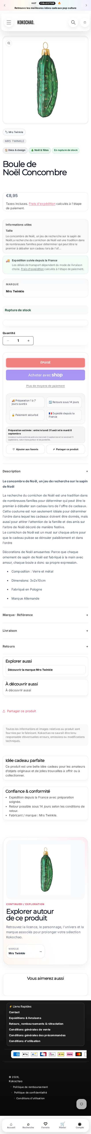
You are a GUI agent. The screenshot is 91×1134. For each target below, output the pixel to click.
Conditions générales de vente (29, 1029)
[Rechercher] (73, 22)
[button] (84, 22)
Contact (14, 1012)
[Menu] (8, 22)
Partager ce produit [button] (21, 711)
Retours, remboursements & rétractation (36, 1023)
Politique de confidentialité (30, 1092)
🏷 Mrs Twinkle (14, 132)
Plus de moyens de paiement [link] (45, 385)
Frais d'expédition (42, 203)
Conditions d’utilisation (30, 1098)
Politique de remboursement (30, 1087)
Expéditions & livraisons (25, 1018)
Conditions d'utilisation (24, 1041)
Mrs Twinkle (15, 291)
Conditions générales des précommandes (37, 1035)
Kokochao (15, 1081)
